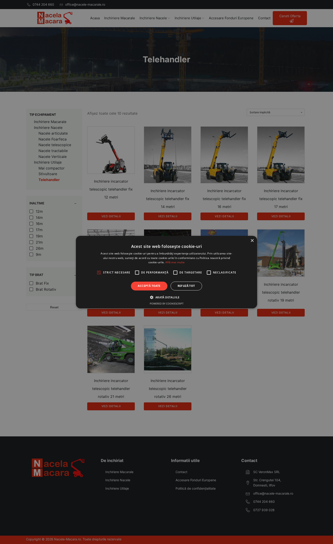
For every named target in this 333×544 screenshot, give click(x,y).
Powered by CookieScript (166, 303)
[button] (166, 297)
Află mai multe (175, 262)
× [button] (252, 240)
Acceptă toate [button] (149, 286)
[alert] (166, 272)
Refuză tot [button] (186, 286)
